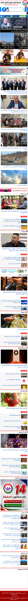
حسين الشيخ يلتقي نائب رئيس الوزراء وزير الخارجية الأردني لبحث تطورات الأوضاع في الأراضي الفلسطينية (11, 517)
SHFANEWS (5, 593)
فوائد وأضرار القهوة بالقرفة (15, 415)
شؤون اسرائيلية (23, 275)
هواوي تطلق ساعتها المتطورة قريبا (13, 379)
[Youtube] (12, 596)
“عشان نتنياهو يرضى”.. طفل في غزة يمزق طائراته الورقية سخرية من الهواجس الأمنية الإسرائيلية (11, 546)
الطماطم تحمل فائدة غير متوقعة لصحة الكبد (16, 408)
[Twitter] (16, 596)
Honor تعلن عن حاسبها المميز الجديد (13, 373)
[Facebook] (17, 596)
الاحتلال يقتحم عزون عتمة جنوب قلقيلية (12, 336)
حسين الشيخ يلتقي (21, 13)
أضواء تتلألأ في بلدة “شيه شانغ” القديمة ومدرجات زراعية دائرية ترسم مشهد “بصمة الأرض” (11, 221)
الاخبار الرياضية (23, 432)
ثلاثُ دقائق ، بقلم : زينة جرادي (14, 263)
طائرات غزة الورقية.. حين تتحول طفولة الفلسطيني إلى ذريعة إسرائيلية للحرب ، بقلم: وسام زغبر (11, 259)
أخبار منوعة (24, 312)
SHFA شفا (14, 594)
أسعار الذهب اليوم (22, 329)
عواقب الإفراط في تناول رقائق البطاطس (12, 420)
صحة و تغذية (24, 391)
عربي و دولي (24, 194)
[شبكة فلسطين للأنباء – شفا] (14, 2)
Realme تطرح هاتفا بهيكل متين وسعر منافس (11, 385)
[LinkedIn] (14, 596)
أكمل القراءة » (23, 216)
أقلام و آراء (24, 231)
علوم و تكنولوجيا (23, 348)
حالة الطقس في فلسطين (22, 185)
